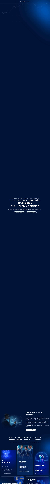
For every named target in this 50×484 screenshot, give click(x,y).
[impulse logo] (25, 1)
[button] (19, 212)
